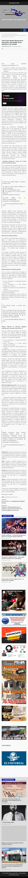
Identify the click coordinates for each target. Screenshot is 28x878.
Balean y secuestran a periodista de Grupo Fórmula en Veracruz (14, 833)
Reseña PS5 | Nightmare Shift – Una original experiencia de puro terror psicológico (14, 547)
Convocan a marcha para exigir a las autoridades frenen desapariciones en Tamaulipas (14, 789)
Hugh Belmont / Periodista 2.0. (11, 497)
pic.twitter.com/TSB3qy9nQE (11, 317)
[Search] (21, 30)
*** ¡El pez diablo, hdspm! (14, 813)
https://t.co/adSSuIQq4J (9, 199)
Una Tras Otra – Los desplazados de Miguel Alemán (13, 501)
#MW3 (13, 198)
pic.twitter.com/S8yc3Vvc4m (11, 442)
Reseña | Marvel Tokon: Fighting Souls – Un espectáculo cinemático (14, 569)
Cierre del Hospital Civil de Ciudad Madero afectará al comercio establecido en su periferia (14, 855)
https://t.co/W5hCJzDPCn (10, 440)
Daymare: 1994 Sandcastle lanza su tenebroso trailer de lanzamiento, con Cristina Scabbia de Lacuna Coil (12, 508)
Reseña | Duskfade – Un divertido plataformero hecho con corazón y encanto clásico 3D (14, 526)
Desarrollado (22, 873)
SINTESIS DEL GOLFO (7, 46)
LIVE (24, 30)
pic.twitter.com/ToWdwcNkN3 (11, 201)
